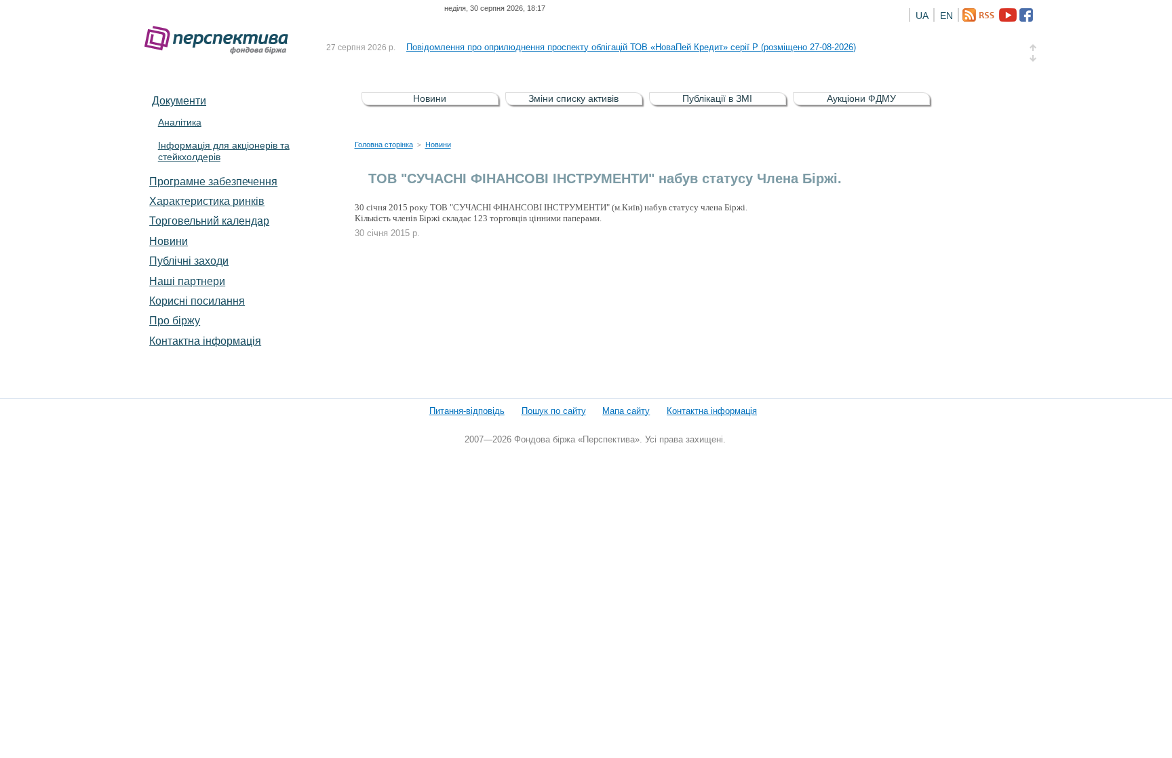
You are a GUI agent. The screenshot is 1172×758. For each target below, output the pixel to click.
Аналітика (179, 122)
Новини (168, 241)
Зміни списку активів (573, 98)
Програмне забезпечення (213, 181)
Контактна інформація (205, 341)
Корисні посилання (197, 301)
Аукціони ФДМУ (861, 98)
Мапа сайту (626, 411)
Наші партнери (187, 281)
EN (946, 15)
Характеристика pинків (207, 201)
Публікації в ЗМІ (717, 98)
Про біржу (174, 320)
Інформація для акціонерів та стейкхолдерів (224, 151)
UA (922, 15)
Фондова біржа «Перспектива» (220, 40)
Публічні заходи (189, 260)
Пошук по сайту (554, 411)
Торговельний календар (209, 220)
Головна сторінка (384, 144)
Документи (179, 100)
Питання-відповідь (467, 411)
